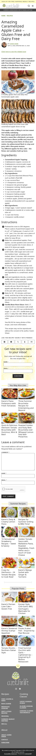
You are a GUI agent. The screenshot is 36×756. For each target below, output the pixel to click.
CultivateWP (28, 753)
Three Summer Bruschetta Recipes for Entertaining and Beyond (26, 405)
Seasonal (5, 716)
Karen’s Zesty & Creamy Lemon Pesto (8, 521)
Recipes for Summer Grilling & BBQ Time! (25, 521)
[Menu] (33, 6)
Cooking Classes (24, 695)
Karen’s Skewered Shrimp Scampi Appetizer (9, 630)
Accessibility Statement (10, 753)
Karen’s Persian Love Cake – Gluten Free (8, 606)
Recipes (10, 15)
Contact (4, 739)
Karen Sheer (14, 43)
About (4, 730)
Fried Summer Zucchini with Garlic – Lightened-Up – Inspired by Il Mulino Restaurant (25, 655)
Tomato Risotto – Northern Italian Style (9, 650)
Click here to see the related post (13, 52)
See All (4, 723)
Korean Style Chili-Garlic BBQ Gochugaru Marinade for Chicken (25, 609)
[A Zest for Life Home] (11, 6)
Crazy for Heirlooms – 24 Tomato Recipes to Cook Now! (8, 573)
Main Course (6, 703)
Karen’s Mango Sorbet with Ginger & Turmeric (25, 573)
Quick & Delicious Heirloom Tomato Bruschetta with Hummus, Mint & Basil (9, 430)
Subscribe (18, 376)
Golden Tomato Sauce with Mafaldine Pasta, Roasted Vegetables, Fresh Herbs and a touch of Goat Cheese (26, 547)
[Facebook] (20, 689)
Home (3, 15)
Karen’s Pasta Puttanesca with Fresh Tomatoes (8, 403)
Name (6, 362)
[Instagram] (16, 689)
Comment (5, 452)
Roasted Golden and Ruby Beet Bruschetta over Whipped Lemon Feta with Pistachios (25, 431)
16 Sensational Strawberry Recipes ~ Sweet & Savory (8, 542)
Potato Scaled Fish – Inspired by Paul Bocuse (26, 630)
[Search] (29, 6)
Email (6, 368)
